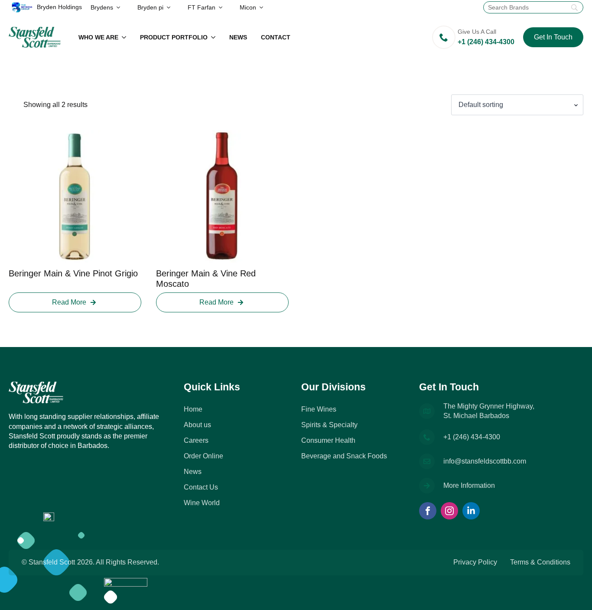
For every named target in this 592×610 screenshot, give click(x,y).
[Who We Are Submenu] (125, 37)
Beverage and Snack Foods (344, 456)
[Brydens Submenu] (121, 7)
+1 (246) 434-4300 (471, 437)
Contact (275, 37)
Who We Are (98, 37)
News (238, 37)
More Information (469, 485)
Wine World (202, 502)
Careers (196, 440)
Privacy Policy (475, 562)
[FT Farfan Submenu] (223, 7)
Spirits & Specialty (329, 424)
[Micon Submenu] (264, 7)
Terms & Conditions (540, 562)
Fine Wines (318, 409)
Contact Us (201, 487)
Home (193, 409)
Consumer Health (328, 440)
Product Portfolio (174, 37)
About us (197, 424)
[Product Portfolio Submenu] (215, 37)
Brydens (102, 7)
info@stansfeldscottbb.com (484, 461)
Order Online (203, 456)
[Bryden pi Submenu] (171, 7)
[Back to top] (574, 592)
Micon (248, 7)
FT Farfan (201, 7)
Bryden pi (150, 7)
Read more (69, 302)
